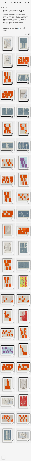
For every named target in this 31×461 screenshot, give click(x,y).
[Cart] (29, 2)
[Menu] (2, 2)
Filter (4, 34)
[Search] (5, 2)
